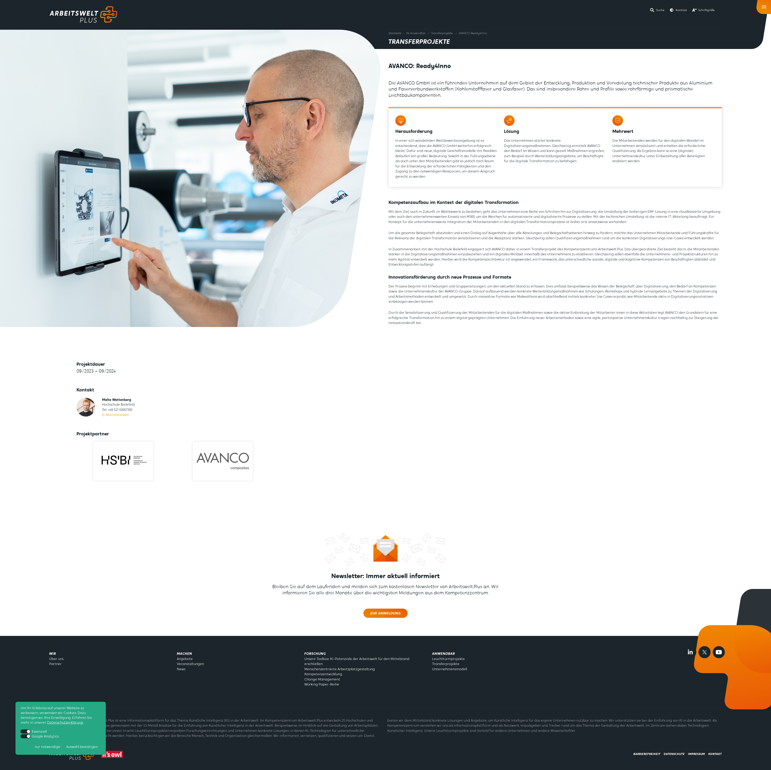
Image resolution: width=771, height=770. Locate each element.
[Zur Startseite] (83, 14)
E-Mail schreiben (115, 415)
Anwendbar (443, 654)
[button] (657, 10)
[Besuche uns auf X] (705, 652)
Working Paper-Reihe (321, 684)
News (181, 669)
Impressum (696, 754)
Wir (52, 654)
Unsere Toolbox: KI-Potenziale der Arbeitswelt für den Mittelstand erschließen (356, 661)
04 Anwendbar (416, 33)
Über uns (56, 659)
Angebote (185, 659)
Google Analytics (45, 736)
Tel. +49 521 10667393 (117, 410)
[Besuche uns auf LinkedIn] (690, 652)
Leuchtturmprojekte (448, 659)
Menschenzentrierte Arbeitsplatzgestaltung (339, 669)
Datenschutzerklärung (65, 722)
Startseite (395, 33)
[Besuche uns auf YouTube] (719, 652)
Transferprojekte (442, 33)
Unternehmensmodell (449, 669)
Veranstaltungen (190, 664)
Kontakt (715, 754)
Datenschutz (674, 754)
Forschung (315, 654)
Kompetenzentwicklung (323, 674)
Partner (55, 664)
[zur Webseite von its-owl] (112, 754)
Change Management (322, 679)
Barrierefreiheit (646, 754)
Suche (660, 10)
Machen (184, 654)
